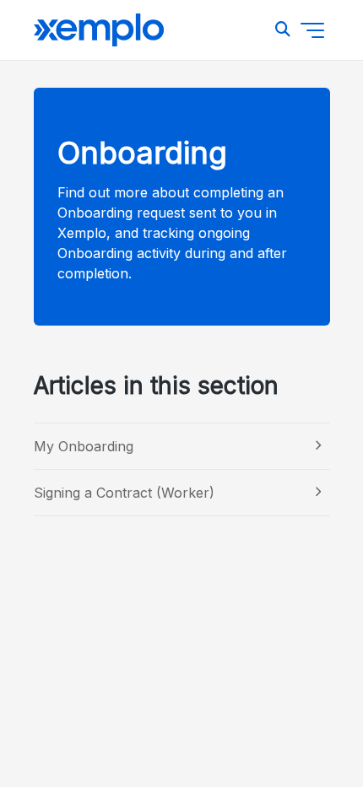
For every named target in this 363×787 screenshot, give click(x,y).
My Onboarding (83, 446)
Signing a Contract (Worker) (124, 492)
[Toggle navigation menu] (312, 30)
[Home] (99, 30)
